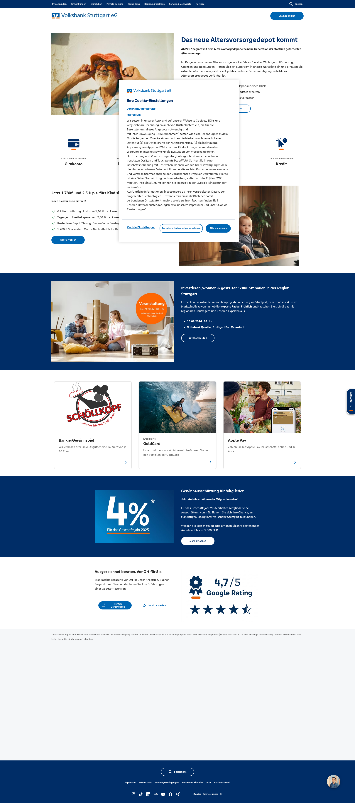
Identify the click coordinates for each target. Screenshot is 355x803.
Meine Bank (134, 4)
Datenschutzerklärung (141, 108)
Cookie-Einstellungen (141, 227)
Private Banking (114, 4)
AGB (208, 782)
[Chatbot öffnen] (333, 781)
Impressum (130, 782)
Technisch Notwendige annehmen (181, 228)
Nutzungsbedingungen (167, 782)
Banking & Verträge (154, 4)
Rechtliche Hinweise (192, 782)
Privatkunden (59, 4)
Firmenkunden (78, 4)
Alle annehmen (218, 228)
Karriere (200, 4)
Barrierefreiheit (222, 782)
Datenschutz (145, 782)
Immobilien (96, 4)
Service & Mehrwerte (180, 4)
